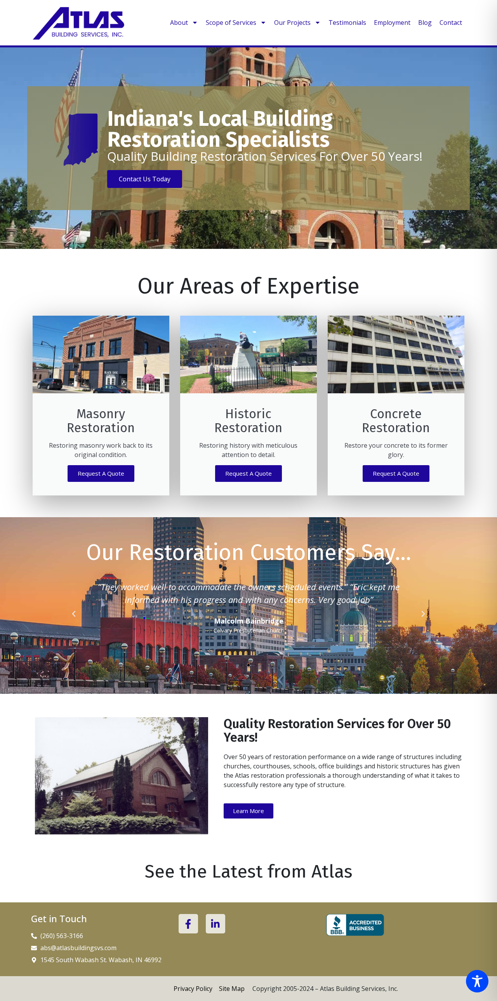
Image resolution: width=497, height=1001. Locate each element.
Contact (451, 22)
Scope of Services (231, 22)
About (179, 22)
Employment (392, 22)
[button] (74, 614)
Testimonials (347, 22)
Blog (425, 22)
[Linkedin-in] (215, 923)
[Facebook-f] (188, 923)
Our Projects (292, 22)
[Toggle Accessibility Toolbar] (477, 981)
